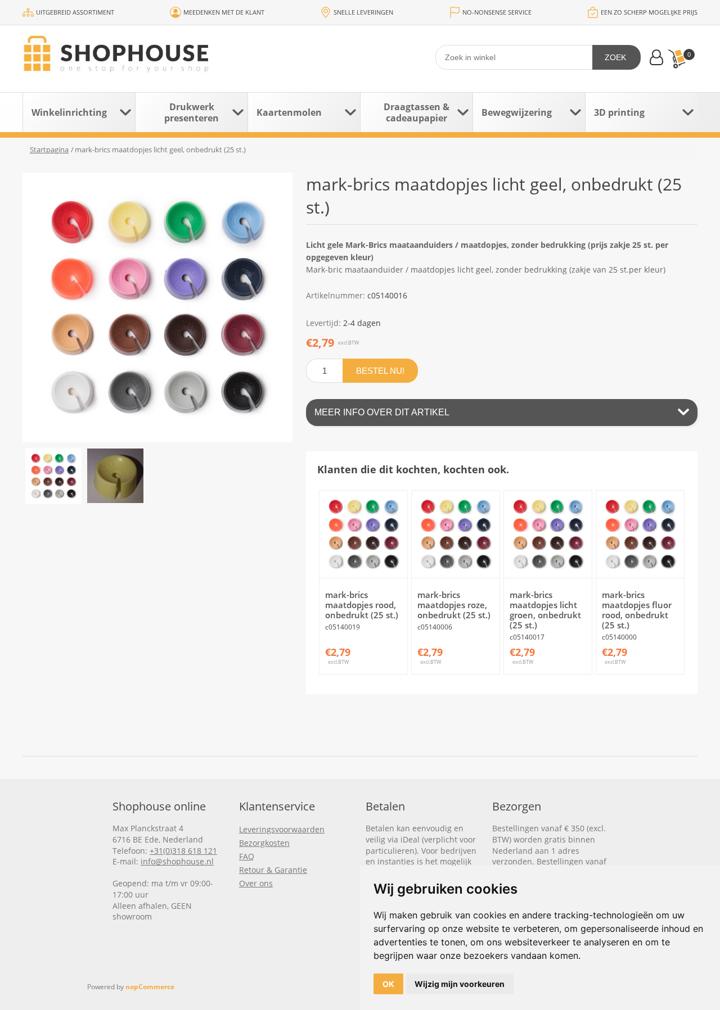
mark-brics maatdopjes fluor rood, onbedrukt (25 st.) (637, 610)
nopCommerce (149, 986)
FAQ (246, 856)
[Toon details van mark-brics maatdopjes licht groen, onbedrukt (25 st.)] (547, 534)
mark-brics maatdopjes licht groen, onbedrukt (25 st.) (545, 610)
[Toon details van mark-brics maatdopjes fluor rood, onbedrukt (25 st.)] (639, 534)
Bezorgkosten (264, 842)
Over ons (256, 883)
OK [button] (388, 984)
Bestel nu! (380, 370)
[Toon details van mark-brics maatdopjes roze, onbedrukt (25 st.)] (455, 534)
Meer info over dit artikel (381, 412)
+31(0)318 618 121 (183, 850)
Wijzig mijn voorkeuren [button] (460, 984)
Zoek (615, 57)
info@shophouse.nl (177, 861)
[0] (677, 59)
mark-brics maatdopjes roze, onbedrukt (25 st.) (453, 605)
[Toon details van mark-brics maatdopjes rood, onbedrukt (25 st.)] (363, 534)
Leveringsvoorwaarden (282, 829)
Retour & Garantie (273, 869)
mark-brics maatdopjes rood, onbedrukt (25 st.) (361, 605)
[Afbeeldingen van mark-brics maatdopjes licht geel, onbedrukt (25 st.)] (53, 476)
